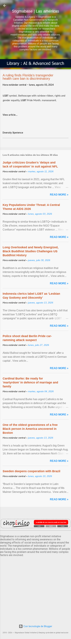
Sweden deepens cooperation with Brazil (31, 471)
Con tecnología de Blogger (37, 626)
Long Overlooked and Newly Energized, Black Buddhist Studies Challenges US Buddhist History (30, 251)
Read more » (59, 194)
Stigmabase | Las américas (35, 11)
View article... (10, 115)
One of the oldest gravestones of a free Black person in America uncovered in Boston (30, 428)
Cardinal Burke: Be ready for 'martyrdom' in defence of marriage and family (30, 382)
